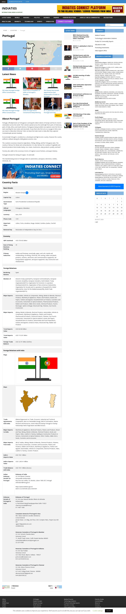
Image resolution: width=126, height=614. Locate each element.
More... (58, 115)
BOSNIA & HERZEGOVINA (106, 137)
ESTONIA (106, 139)
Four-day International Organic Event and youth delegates (81, 104)
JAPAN (114, 95)
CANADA (97, 160)
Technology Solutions (70, 601)
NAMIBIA (105, 85)
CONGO (105, 64)
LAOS (116, 92)
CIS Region (36, 599)
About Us (97, 603)
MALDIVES (116, 112)
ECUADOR (103, 179)
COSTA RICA (111, 174)
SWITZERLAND (111, 154)
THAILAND (115, 93)
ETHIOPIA (118, 77)
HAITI (101, 165)
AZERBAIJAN (103, 129)
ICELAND (97, 150)
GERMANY (106, 149)
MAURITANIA (98, 73)
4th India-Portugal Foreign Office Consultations (10, 111)
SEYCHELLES (111, 78)
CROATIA (120, 137)
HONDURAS (104, 175)
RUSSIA (109, 130)
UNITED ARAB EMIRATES (101, 107)
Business (47, 17)
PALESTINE (101, 105)
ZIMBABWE (97, 86)
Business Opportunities (15, 1)
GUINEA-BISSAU (119, 72)
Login (27, 1)
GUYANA (108, 179)
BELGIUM (107, 147)
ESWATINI (97, 83)
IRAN (101, 103)
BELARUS (108, 129)
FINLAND (97, 149)
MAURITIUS (120, 83)
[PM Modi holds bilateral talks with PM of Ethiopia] (68, 68)
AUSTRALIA (103, 95)
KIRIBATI (105, 119)
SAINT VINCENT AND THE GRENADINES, (107, 167)
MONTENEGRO (98, 140)
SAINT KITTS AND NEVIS (113, 165)
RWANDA (105, 78)
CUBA (102, 164)
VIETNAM (121, 93)
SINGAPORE (110, 93)
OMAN (96, 105)
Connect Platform (65, 21)
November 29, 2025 (79, 108)
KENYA (101, 78)
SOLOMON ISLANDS (108, 122)
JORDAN (111, 103)
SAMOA (101, 122)
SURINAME (97, 180)
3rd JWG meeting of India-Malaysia (81, 76)
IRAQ (104, 103)
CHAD (101, 64)
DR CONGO (110, 64)
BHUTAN (112, 112)
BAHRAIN (97, 103)
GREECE (111, 149)
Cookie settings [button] (98, 611)
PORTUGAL (114, 152)
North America (37, 605)
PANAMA (121, 175)
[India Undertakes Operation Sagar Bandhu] (68, 86)
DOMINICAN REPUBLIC (109, 164)
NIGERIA (107, 73)
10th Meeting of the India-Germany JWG (82, 115)
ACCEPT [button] (108, 611)
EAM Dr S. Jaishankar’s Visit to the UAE (83, 47)
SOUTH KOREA (103, 97)
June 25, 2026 (77, 40)
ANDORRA (102, 147)
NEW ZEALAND (109, 120)
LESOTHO (102, 83)
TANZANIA (101, 80)
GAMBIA (105, 72)
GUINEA (113, 72)
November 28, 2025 (79, 129)
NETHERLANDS (98, 152)
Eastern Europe (37, 601)
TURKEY (121, 105)
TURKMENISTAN (99, 132)
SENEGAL (102, 75)
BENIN (107, 70)
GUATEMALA (98, 175)
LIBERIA (117, 67)
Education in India (100, 44)
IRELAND (102, 150)
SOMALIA (117, 78)
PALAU (114, 120)
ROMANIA (120, 140)
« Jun (96, 222)
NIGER (110, 73)
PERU (118, 179)
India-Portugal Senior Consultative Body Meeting (32, 111)
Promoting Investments (102, 47)
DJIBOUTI (113, 77)
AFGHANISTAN (98, 112)
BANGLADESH (106, 112)
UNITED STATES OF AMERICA (106, 160)
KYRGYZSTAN (98, 130)
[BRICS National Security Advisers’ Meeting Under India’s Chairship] (68, 37)
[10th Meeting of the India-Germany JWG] (68, 116)
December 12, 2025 (79, 79)
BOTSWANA (114, 82)
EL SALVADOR (118, 174)
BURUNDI (108, 77)
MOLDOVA (104, 130)
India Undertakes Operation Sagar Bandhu (82, 85)
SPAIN (101, 154)
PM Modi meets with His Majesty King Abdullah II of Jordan (82, 56)
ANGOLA (108, 82)
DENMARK (117, 147)
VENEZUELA (109, 180)
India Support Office (101, 50)
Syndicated (50, 21)
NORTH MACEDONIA (108, 140)
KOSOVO (111, 139)
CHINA (107, 95)
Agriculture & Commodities (90, 17)
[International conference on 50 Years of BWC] (68, 96)
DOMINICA (118, 164)
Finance (56, 17)
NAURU (103, 120)
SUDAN (102, 69)
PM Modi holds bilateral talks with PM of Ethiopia (82, 67)
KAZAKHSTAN (119, 129)
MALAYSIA (120, 92)
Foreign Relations (69, 17)
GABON (101, 65)
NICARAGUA (115, 175)
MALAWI (115, 83)
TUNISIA (107, 69)
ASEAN (97, 90)
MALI (103, 73)
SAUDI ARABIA (111, 105)
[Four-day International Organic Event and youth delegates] (68, 105)
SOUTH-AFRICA (111, 85)
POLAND (115, 140)
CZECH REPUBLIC (99, 139)
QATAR (106, 105)
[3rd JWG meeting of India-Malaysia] (68, 77)
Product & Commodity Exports (104, 41)
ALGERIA (108, 67)
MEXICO (110, 175)
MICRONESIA (98, 120)
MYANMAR (97, 93)
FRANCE (102, 149)
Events (39, 21)
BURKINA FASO (113, 70)
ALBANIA (97, 137)
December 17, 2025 (79, 49)
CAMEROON (110, 62)
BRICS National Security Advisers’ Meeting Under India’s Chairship (81, 36)
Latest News (6, 17)
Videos (3, 1)
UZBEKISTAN (106, 132)
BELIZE (106, 174)
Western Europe (37, 603)
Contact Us (98, 607)
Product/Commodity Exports (72, 603)
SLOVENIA (102, 142)
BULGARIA (114, 137)
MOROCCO (97, 69)
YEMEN (109, 107)
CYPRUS (112, 147)
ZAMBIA (117, 85)
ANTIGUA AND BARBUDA (111, 162)
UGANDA (107, 80)
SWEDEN (105, 154)
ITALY (105, 150)
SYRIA (117, 105)
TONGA (115, 122)
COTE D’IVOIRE (98, 72)
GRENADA (97, 165)
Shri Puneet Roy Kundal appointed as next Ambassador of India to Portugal (51, 93)
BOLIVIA (112, 177)
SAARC (4, 605)
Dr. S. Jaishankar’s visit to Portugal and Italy (52, 111)
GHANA (109, 72)
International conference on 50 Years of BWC (82, 95)
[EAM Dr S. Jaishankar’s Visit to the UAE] (68, 48)
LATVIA (115, 139)
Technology (29, 21)
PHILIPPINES (104, 93)
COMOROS (120, 82)
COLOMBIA (97, 179)
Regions (26, 17)
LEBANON (120, 103)
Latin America (37, 607)
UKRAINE (112, 142)
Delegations (108, 17)
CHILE (119, 177)
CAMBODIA (106, 92)
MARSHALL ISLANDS (112, 119)
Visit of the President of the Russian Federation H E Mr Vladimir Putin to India (82, 125)
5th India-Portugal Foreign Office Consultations (10, 91)
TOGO (113, 75)
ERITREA (97, 78)
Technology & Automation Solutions (106, 38)
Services (97, 605)
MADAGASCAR (108, 83)
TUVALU (120, 122)
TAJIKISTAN (114, 130)
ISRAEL (107, 103)
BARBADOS (97, 164)
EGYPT (112, 67)
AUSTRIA (97, 147)
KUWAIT (116, 103)
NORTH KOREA (112, 98)
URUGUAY (103, 180)
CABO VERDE (120, 70)
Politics (37, 17)
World (17, 17)
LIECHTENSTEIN (111, 150)
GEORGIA (113, 129)
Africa (4, 599)
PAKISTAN (97, 113)
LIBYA (120, 67)
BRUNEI (101, 92)
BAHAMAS (120, 162)
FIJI (101, 119)
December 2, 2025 (78, 88)
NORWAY (105, 152)
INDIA (111, 95)
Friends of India (99, 599)
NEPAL (121, 112)
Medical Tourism (100, 35)
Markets (18, 21)
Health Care (6, 21)
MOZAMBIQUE (98, 85)
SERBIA (107, 142)
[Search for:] (114, 25)
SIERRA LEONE (108, 75)
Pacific (4, 607)
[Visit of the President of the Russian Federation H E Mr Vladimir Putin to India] (68, 125)
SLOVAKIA (97, 142)
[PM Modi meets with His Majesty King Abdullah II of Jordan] (68, 57)
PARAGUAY (113, 179)
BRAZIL (116, 177)
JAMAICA (105, 165)
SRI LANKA (102, 113)
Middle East (5, 603)
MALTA (109, 152)
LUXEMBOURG (119, 150)
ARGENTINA (106, 177)
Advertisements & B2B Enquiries (109, 186)
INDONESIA (111, 92)
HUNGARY (116, 149)
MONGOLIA (105, 98)
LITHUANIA (120, 139)
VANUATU (97, 123)
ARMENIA (97, 129)
